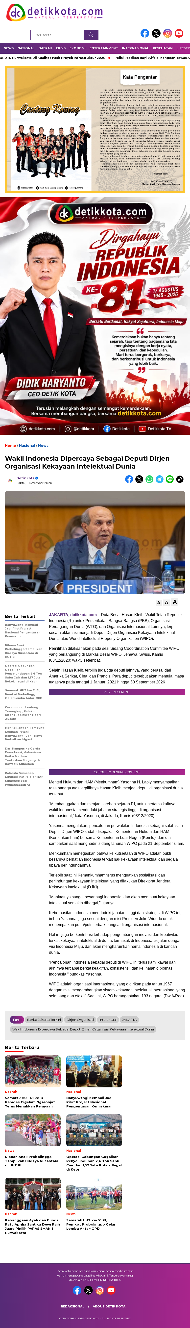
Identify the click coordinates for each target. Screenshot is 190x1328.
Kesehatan (163, 48)
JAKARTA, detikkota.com (73, 615)
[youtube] (180, 36)
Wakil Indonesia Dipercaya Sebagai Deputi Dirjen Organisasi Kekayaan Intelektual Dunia (83, 1029)
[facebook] (146, 36)
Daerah (45, 48)
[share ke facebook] (130, 482)
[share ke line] (171, 482)
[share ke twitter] (140, 482)
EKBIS (61, 48)
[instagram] (168, 36)
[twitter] (157, 36)
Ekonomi (78, 48)
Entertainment (104, 48)
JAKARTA (129, 1020)
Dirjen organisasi (80, 1020)
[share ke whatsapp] (150, 482)
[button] (159, 603)
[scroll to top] (180, 1320)
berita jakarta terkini (44, 1020)
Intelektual (108, 1020)
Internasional (135, 48)
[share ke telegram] (161, 482)
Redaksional (72, 1306)
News (9, 48)
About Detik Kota (109, 1306)
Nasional (26, 48)
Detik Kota (25, 478)
